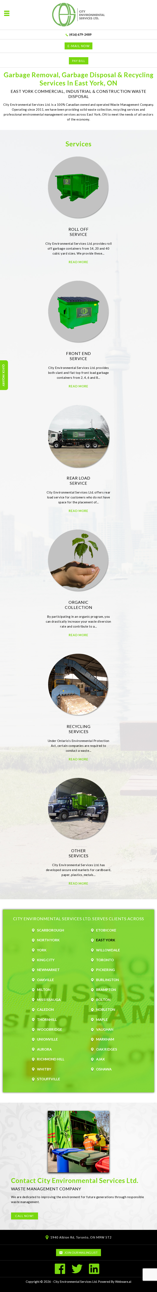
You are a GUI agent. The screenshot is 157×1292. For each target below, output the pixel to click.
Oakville (45, 980)
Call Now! (24, 1216)
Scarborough (50, 930)
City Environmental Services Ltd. (75, 1281)
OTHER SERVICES (79, 853)
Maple (102, 1019)
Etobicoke (106, 930)
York (41, 950)
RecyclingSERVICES (79, 729)
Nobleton (105, 1009)
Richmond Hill (50, 1059)
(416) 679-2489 (80, 34)
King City (46, 960)
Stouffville (48, 1079)
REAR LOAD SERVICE (78, 480)
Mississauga (49, 999)
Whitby (44, 1069)
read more (78, 262)
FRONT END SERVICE (78, 356)
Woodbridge (49, 1029)
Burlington (107, 980)
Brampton (106, 989)
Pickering (105, 970)
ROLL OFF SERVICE (78, 232)
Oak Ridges (106, 1049)
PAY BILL (78, 61)
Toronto (105, 960)
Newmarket (48, 970)
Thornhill (47, 1019)
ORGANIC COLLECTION (78, 605)
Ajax (100, 1059)
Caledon (45, 1009)
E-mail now (78, 46)
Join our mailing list (81, 1252)
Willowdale (108, 950)
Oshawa (104, 1069)
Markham (105, 1039)
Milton (43, 989)
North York (48, 940)
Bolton (103, 999)
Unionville (47, 1039)
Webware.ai (123, 1281)
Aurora (44, 1049)
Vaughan (104, 1029)
